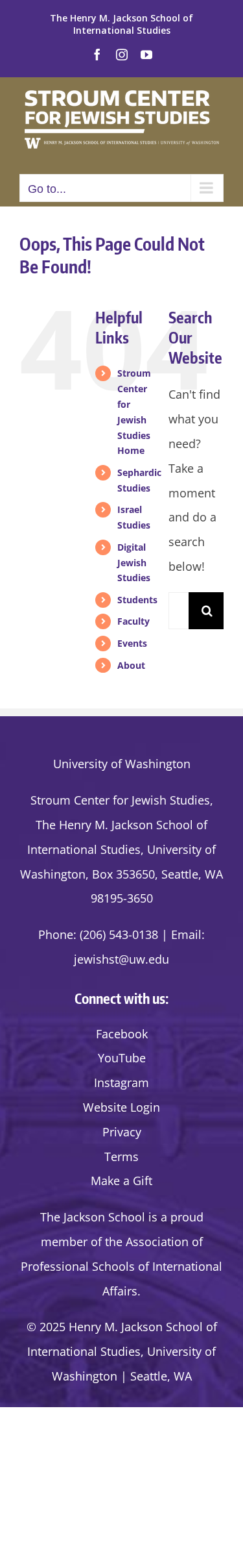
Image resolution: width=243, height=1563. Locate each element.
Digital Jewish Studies (133, 562)
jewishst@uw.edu (121, 959)
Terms (121, 1156)
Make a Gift (121, 1180)
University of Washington (122, 763)
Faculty (133, 621)
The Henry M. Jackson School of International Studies (121, 24)
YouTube (122, 1058)
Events (132, 643)
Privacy (121, 1132)
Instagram (121, 1082)
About (131, 665)
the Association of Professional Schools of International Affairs (121, 1266)
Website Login (121, 1107)
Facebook (122, 1034)
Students (137, 600)
